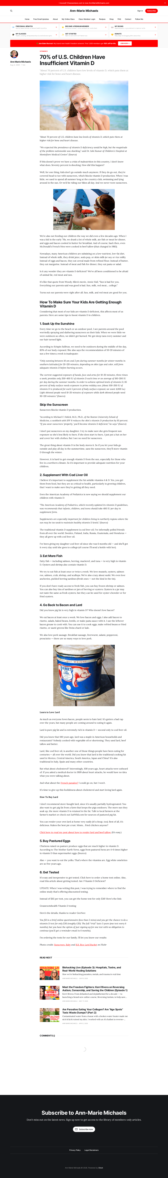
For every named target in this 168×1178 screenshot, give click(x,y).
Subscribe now (86, 1129)
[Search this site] (11, 11)
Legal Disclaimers (91, 1150)
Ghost (100, 1168)
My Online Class (68, 19)
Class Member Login (87, 19)
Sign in (140, 11)
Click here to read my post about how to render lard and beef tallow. (75, 832)
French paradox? (69, 782)
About (55, 19)
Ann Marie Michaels (20, 61)
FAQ (119, 19)
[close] (165, 3)
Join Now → (125, 43)
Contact (128, 19)
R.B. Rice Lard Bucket (86, 944)
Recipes (102, 19)
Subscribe (151, 11)
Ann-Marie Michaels (84, 10)
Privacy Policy (75, 1150)
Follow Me (139, 19)
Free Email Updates (41, 19)
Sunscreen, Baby (62, 944)
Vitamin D (44, 51)
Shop (111, 19)
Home (27, 19)
